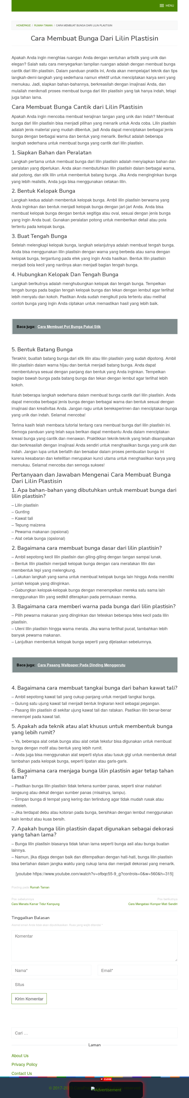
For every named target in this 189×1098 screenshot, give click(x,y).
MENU (170, 6)
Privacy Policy (24, 1064)
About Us (20, 1055)
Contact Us (22, 1073)
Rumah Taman (39, 887)
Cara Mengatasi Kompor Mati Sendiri (152, 901)
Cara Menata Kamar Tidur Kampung (35, 901)
